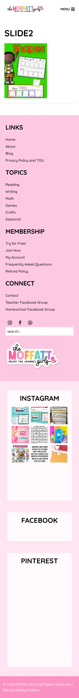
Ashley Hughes (27, 690)
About (10, 146)
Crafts (11, 212)
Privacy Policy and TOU (25, 160)
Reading (12, 184)
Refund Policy (17, 271)
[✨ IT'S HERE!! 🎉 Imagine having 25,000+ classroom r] (20, 415)
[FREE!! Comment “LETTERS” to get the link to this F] (58, 415)
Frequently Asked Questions (29, 264)
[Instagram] (10, 322)
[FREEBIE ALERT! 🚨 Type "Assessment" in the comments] (39, 434)
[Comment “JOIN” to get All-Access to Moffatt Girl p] (39, 415)
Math (10, 198)
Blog (9, 153)
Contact (12, 295)
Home (10, 139)
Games (11, 205)
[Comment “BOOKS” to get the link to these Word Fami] (58, 434)
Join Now (13, 250)
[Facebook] (20, 322)
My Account (15, 257)
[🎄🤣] (39, 454)
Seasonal (13, 219)
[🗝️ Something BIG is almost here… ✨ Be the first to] (20, 434)
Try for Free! (16, 243)
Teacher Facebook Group (27, 302)
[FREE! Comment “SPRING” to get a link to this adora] (20, 454)
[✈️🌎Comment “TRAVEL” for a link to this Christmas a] (58, 454)
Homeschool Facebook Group (30, 309)
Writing (11, 191)
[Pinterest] (30, 322)
